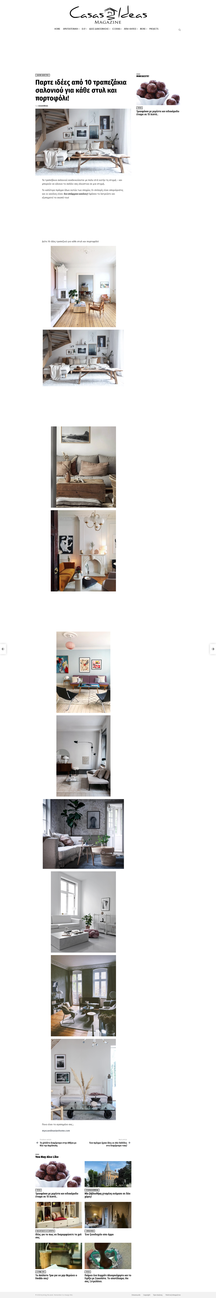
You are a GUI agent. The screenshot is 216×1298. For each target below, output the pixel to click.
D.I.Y (83, 29)
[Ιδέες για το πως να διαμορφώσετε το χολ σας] (58, 1215)
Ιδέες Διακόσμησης (99, 29)
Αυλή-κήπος (130, 29)
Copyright (146, 1295)
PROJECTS (153, 29)
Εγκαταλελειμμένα (92, 1190)
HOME (57, 29)
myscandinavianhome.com (56, 1130)
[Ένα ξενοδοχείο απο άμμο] (108, 1215)
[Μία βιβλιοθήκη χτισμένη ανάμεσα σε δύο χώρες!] (108, 1174)
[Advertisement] (108, 51)
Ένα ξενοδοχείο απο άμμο (99, 1234)
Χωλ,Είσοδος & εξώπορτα (45, 1231)
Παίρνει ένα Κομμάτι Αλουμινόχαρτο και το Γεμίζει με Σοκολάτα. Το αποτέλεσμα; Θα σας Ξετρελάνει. (108, 1278)
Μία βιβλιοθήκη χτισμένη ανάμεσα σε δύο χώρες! (107, 1195)
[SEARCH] (180, 30)
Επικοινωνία (136, 1295)
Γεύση (38, 1190)
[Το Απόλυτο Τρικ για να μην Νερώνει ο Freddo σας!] (58, 1256)
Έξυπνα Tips (40, 1272)
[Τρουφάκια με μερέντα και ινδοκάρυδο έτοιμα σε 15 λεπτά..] (58, 1174)
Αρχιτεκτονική (70, 29)
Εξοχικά (116, 29)
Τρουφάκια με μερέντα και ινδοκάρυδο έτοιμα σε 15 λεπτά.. (56, 1195)
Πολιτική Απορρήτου (173, 1295)
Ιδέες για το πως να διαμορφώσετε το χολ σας (58, 1236)
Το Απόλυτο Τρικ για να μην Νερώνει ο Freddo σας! (56, 1277)
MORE (143, 29)
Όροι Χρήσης (158, 1295)
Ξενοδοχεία (90, 1231)
